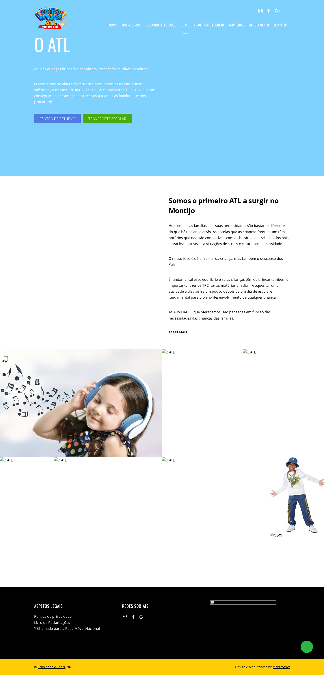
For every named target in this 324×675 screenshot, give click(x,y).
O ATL (185, 25)
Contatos (281, 25)
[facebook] (269, 10)
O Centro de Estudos (161, 25)
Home (113, 25)
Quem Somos (131, 25)
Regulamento (259, 25)
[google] (277, 10)
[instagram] (260, 10)
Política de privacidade (53, 616)
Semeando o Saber (51, 667)
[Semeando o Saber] (51, 25)
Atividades (236, 25)
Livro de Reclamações (52, 622)
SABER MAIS (178, 332)
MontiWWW (281, 667)
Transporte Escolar (209, 25)
